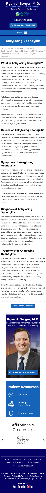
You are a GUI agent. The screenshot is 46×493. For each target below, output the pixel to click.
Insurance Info (25, 413)
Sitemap (37, 459)
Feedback (10, 462)
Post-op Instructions (24, 404)
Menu (19, 32)
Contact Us (35, 462)
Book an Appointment (24, 25)
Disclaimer (17, 459)
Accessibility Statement (23, 466)
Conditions (5, 53)
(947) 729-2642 (24, 20)
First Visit (22, 394)
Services (39, 51)
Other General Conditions (23, 305)
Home (6, 459)
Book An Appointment (24, 372)
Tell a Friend (22, 462)
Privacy (27, 459)
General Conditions (19, 53)
